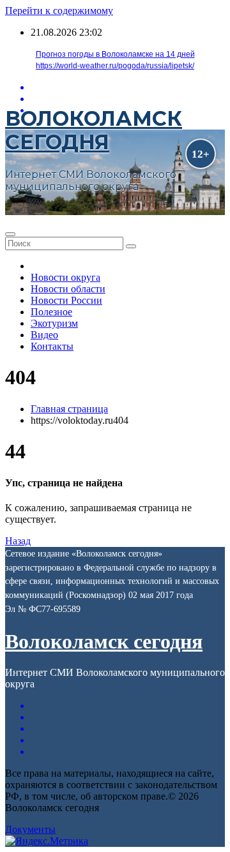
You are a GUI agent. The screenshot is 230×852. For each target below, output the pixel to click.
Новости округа (65, 277)
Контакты (52, 346)
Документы (30, 829)
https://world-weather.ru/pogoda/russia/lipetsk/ (115, 65)
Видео (44, 334)
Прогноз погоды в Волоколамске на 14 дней (115, 54)
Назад (18, 540)
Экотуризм (54, 323)
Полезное (51, 311)
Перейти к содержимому (59, 10)
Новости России (66, 300)
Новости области (68, 288)
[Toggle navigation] (10, 234)
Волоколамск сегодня (93, 130)
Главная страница (69, 408)
